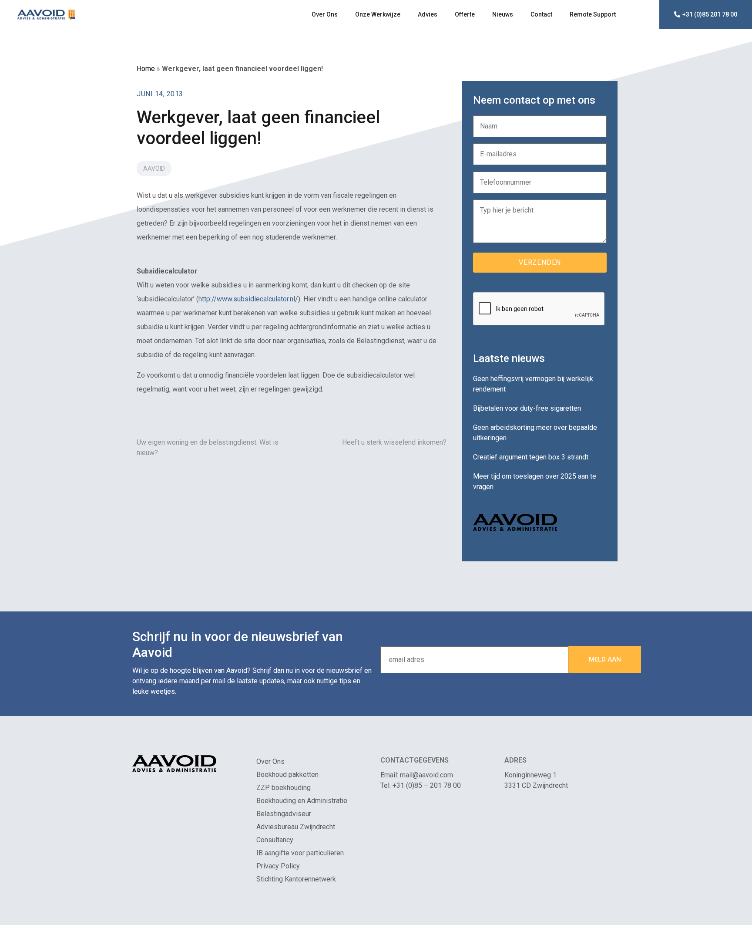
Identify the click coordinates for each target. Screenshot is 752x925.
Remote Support (593, 14)
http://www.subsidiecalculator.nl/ (248, 299)
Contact (541, 14)
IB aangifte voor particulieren (300, 853)
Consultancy (274, 840)
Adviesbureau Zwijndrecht (295, 827)
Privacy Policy (278, 866)
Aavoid (154, 168)
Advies (427, 14)
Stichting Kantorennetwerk (296, 879)
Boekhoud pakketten (287, 774)
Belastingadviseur (283, 814)
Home (146, 68)
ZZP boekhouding (283, 787)
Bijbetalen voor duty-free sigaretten (527, 408)
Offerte (465, 14)
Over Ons (325, 14)
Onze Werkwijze (377, 14)
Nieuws (502, 14)
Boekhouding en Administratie (301, 801)
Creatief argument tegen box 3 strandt (530, 457)
